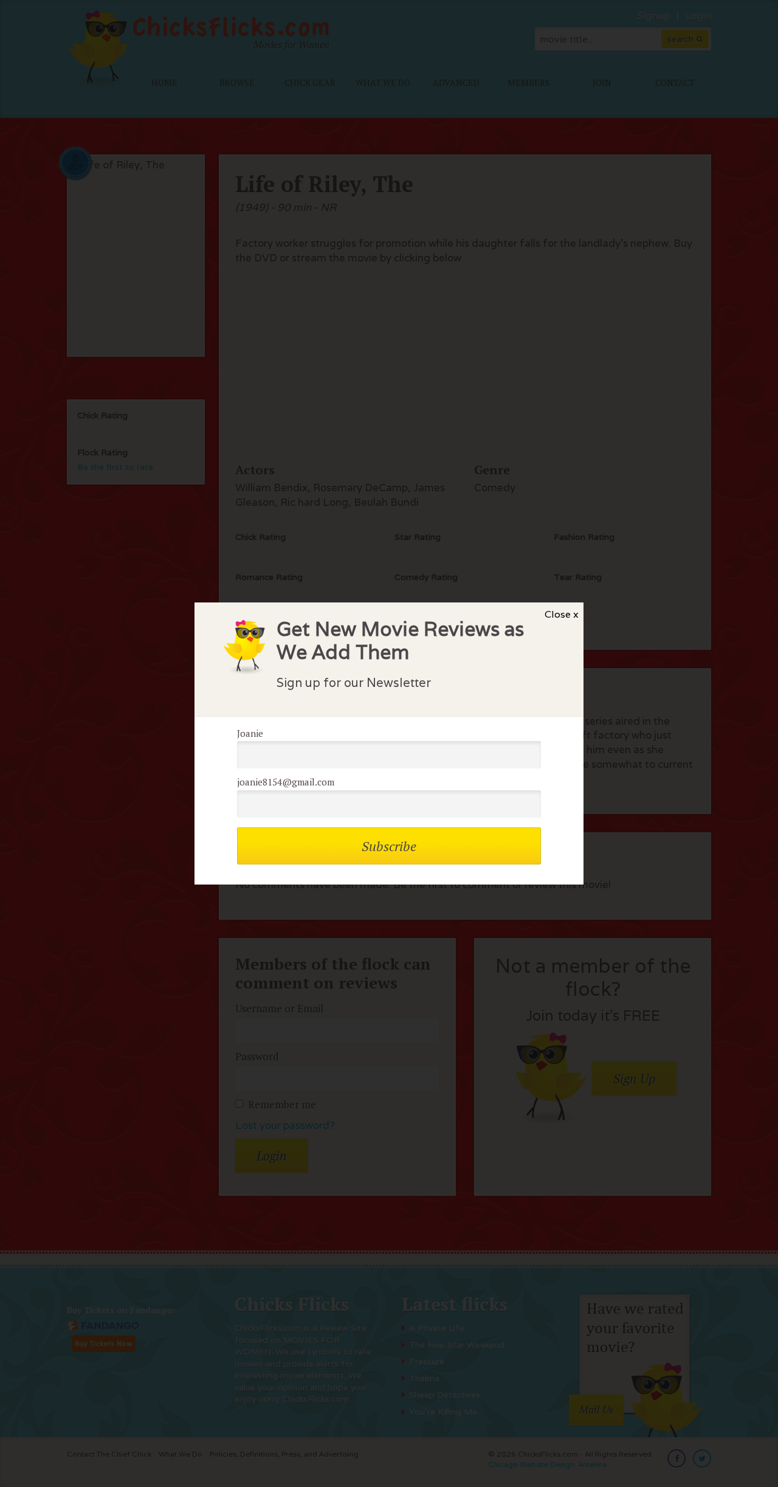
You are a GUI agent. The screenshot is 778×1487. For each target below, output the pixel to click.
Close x (562, 614)
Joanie (250, 733)
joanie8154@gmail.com (285, 782)
